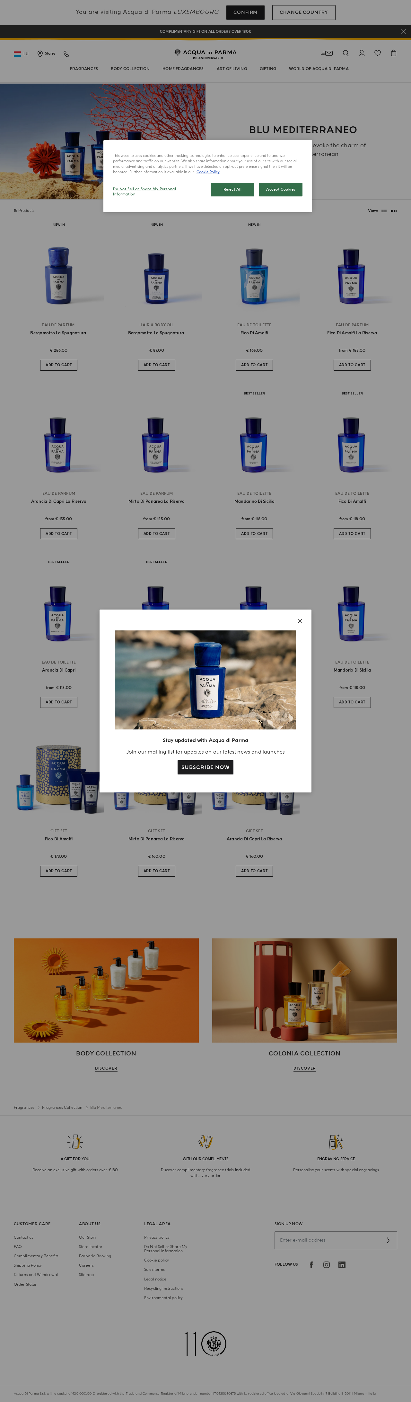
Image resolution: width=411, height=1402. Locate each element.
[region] (207, 176)
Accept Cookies (280, 189)
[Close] (300, 621)
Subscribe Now (205, 767)
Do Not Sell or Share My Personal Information (144, 192)
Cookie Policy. (208, 172)
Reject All (232, 189)
